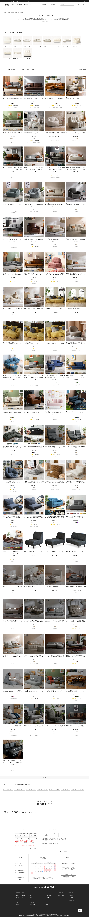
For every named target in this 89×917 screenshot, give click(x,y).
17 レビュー (36, 524)
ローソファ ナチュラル (42, 789)
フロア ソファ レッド (31, 789)
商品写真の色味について (20, 872)
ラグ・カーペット (47, 895)
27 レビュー (58, 105)
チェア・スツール (19, 897)
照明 (17, 906)
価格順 (80, 69)
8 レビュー (79, 384)
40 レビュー (36, 281)
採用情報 (59, 911)
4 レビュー (15, 768)
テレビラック (18, 902)
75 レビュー (15, 105)
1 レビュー (15, 140)
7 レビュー (37, 140)
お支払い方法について (19, 865)
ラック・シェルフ (19, 900)
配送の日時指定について (20, 870)
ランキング (19, 4)
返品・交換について (19, 875)
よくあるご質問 (18, 879)
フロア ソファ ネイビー (19, 789)
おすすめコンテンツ (29, 4)
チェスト (45, 900)
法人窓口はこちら (68, 874)
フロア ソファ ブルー (8, 789)
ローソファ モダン (66, 789)
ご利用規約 (30, 911)
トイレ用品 (46, 904)
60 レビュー (15, 176)
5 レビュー (15, 211)
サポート (38, 4)
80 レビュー (58, 384)
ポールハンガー (47, 897)
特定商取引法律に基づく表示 (50, 911)
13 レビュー (36, 419)
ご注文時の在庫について (20, 877)
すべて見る (82, 812)
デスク (30, 895)
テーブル (30, 897)
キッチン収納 (31, 902)
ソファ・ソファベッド (20, 895)
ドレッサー (31, 906)
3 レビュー (37, 454)
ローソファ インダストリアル (78, 789)
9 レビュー (15, 489)
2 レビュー (37, 383)
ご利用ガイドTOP (18, 863)
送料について (17, 867)
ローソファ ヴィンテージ (55, 789)
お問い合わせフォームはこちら (68, 863)
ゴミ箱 (45, 902)
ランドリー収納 (32, 904)
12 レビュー (79, 105)
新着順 (84, 69)
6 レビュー (37, 105)
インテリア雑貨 (47, 906)
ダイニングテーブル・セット (34, 900)
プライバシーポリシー (38, 911)
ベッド (17, 904)
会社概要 (44, 4)
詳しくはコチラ (33, 848)
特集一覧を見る (61, 895)
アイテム (13, 4)
